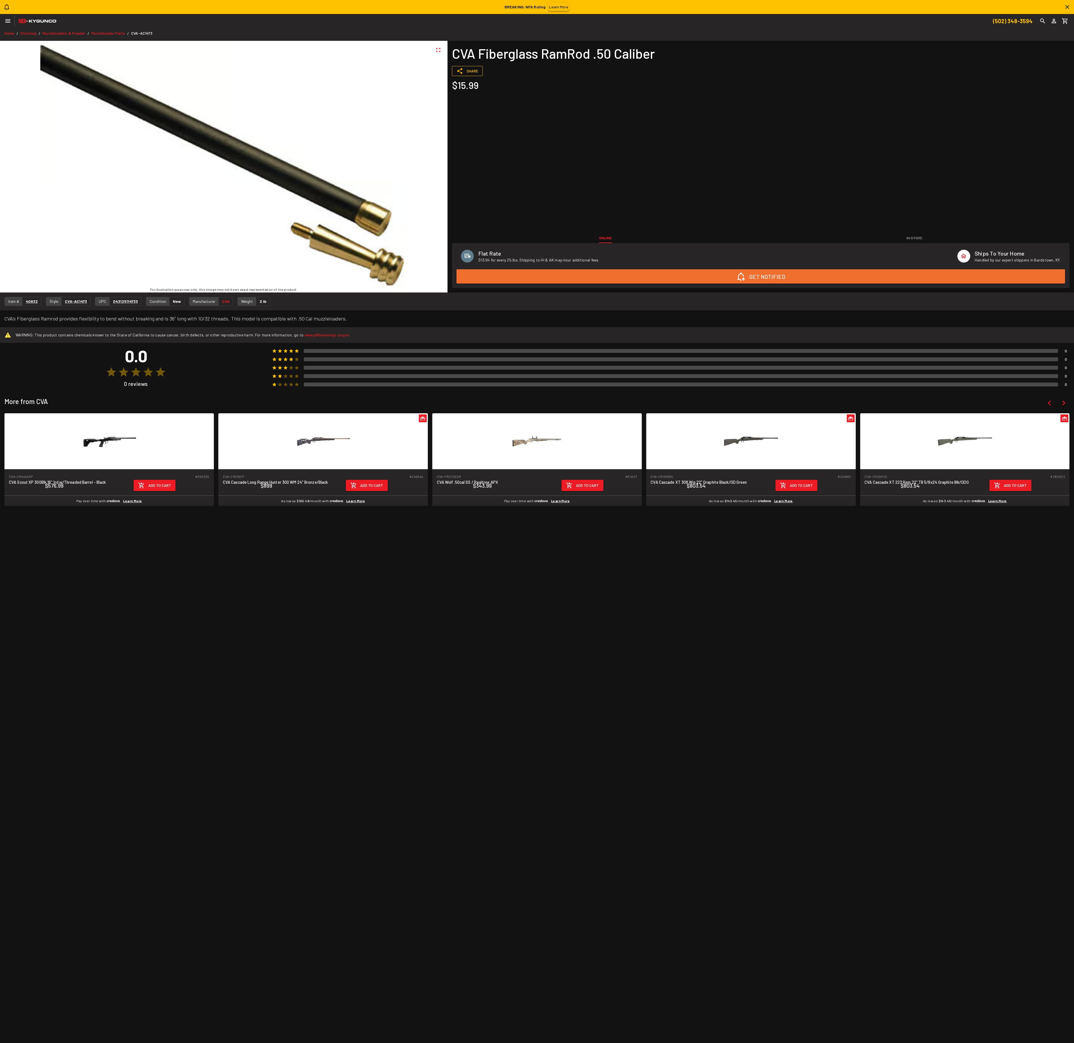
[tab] (605, 238)
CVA (225, 301)
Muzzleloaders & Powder (64, 33)
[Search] (1042, 21)
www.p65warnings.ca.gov (327, 334)
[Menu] (7, 20)
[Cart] (1065, 21)
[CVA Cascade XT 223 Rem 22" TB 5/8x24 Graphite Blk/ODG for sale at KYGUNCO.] (965, 440)
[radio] (111, 372)
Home (9, 33)
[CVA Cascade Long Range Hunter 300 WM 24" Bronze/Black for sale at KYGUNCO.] (323, 440)
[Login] (1053, 21)
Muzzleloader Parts (108, 33)
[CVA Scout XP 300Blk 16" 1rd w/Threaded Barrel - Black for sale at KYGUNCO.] (109, 440)
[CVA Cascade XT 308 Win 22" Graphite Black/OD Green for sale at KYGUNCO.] (751, 440)
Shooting (28, 33)
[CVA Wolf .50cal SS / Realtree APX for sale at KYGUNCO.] (537, 440)
